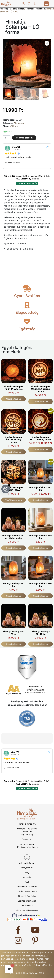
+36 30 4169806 (27, 844)
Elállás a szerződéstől (27, 891)
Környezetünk (27, 868)
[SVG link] (6, 3)
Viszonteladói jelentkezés (27, 910)
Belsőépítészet (17, 9)
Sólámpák (29, 9)
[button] (46, 3)
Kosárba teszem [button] (13, 399)
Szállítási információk (27, 901)
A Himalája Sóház (27, 863)
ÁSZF (27, 882)
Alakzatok (40, 9)
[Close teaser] (9, 485)
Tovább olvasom (13, 500)
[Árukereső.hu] (27, 718)
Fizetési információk (27, 896)
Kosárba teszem (24, 137)
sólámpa (14, 126)
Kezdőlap (4, 9)
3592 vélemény (23, 178)
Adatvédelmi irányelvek (27, 887)
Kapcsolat (27, 877)
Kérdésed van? (27, 905)
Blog (27, 872)
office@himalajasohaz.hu (27, 847)
